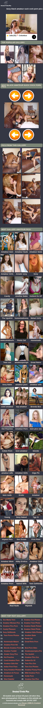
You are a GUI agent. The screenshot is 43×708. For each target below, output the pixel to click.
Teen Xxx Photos (31, 667)
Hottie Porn (29, 676)
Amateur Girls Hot (11, 663)
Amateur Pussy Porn (33, 670)
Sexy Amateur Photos (12, 670)
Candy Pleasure (9, 629)
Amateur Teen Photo (32, 623)
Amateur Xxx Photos (32, 620)
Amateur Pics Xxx (32, 657)
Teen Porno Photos (11, 635)
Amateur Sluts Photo (32, 629)
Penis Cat (28, 638)
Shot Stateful (9, 679)
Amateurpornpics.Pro (33, 651)
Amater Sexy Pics (11, 654)
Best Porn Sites (31, 648)
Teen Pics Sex (30, 663)
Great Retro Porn (31, 642)
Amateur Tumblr (10, 651)
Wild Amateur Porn (32, 673)
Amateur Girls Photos (33, 632)
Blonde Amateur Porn (12, 648)
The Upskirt (29, 654)
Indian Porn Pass (10, 667)
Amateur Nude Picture (32, 626)
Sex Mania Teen (9, 620)
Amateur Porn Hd (11, 645)
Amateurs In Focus (11, 673)
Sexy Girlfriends (9, 632)
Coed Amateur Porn (12, 660)
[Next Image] (28, 102)
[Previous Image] (15, 102)
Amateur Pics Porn (10, 626)
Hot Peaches (9, 657)
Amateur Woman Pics (11, 623)
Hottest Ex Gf (30, 660)
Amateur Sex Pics (32, 679)
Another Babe (30, 635)
